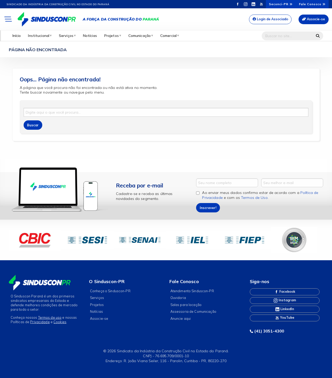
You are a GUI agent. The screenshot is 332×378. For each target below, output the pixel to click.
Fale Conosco (310, 4)
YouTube (286, 317)
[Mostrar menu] (7, 19)
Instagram (287, 300)
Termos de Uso (254, 197)
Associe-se (315, 19)
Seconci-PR (279, 4)
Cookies (59, 322)
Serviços (97, 298)
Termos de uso (50, 317)
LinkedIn (287, 309)
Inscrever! (208, 208)
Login (272, 19)
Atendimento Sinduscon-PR (192, 291)
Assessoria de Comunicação (193, 311)
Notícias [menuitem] (90, 35)
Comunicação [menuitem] (139, 35)
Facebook (287, 291)
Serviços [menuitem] (66, 35)
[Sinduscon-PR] (47, 19)
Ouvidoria (178, 298)
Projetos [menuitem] (111, 35)
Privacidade (40, 322)
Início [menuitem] (16, 35)
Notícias (96, 311)
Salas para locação (186, 305)
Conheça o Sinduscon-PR (110, 291)
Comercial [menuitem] (168, 35)
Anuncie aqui (180, 318)
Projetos (97, 305)
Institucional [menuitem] (38, 35)
